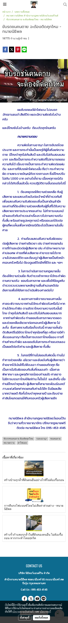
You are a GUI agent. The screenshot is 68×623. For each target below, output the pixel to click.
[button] (64, 4)
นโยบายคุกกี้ (45, 611)
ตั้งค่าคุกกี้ (24, 617)
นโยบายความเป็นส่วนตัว (23, 611)
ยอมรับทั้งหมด (41, 617)
